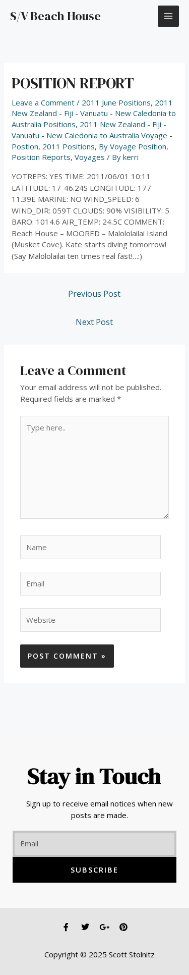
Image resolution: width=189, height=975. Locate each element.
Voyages (90, 157)
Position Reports (41, 157)
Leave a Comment (43, 102)
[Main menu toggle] (168, 16)
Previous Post (94, 293)
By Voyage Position (132, 146)
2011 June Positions (116, 102)
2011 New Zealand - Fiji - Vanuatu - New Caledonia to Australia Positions (94, 113)
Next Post (94, 322)
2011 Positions (68, 146)
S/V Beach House (55, 16)
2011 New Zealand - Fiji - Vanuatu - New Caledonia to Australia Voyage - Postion (92, 135)
